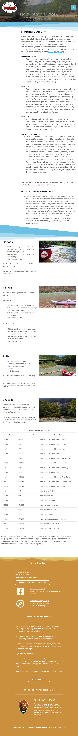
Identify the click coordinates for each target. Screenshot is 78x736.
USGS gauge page (56, 52)
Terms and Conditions (56, 727)
